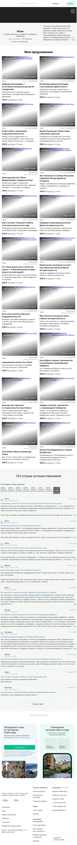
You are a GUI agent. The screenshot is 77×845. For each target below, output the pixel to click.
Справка (36, 841)
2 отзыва (25, 81)
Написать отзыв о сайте (59, 839)
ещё (74, 515)
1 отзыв (25, 128)
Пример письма (25, 737)
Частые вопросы (39, 791)
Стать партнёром (39, 825)
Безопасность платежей (38, 796)
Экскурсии (6, 807)
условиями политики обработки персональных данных (18, 754)
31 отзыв (63, 81)
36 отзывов (62, 262)
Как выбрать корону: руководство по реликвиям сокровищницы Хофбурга (29, 615)
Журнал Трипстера (9, 815)
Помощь (55, 4)
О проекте (6, 822)
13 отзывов (62, 357)
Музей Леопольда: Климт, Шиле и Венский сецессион (21, 526)
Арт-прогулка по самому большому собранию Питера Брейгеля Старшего (28, 592)
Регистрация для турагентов (38, 830)
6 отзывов (62, 172)
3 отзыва (25, 311)
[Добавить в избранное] (4, 77)
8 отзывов (62, 219)
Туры (4, 811)
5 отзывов (62, 128)
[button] (70, 3)
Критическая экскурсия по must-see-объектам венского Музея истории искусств (31, 503)
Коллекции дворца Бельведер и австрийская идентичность (23, 637)
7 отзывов (24, 402)
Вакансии (5, 818)
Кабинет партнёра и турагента (39, 836)
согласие (27, 751)
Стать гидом (37, 810)
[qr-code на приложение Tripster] (25, 800)
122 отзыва (16, 39)
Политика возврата (40, 801)
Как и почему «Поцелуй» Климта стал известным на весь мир (24, 548)
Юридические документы (11, 826)
